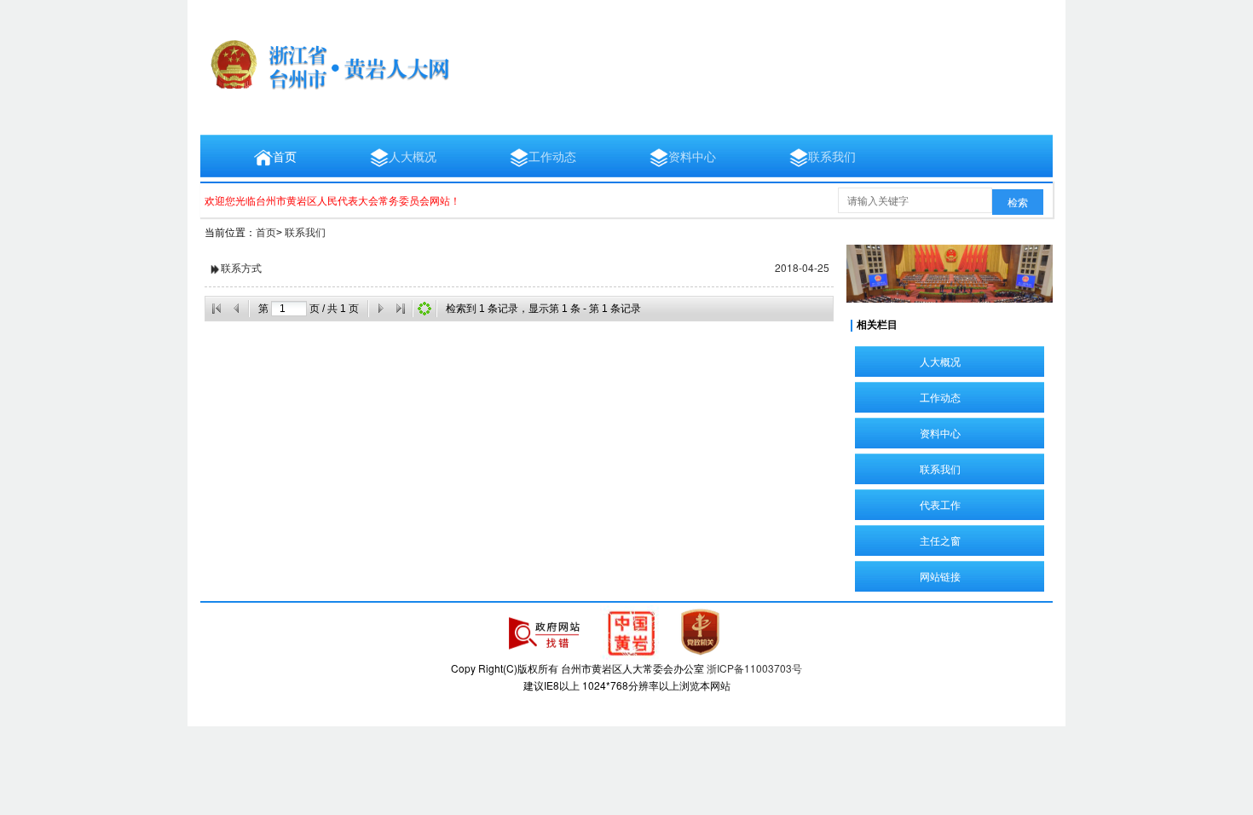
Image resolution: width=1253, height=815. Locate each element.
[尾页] (400, 308)
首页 (285, 156)
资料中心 (692, 156)
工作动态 (552, 156)
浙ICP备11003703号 (754, 668)
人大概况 (412, 156)
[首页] (216, 308)
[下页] (380, 308)
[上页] (236, 308)
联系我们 (832, 156)
